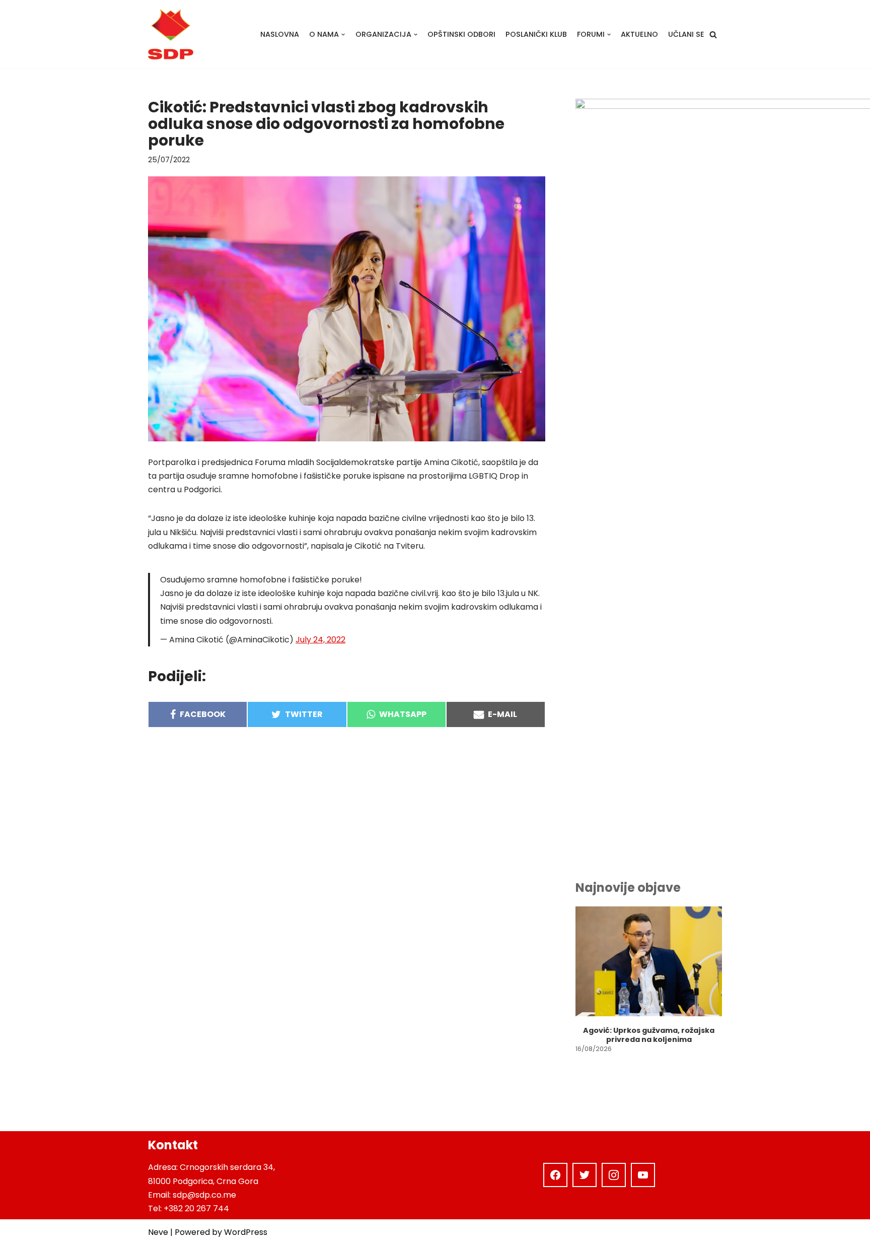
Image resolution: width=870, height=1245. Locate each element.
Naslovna (279, 34)
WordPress (245, 1232)
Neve (158, 1232)
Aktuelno (639, 34)
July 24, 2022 (320, 639)
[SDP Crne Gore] (170, 34)
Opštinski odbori (461, 34)
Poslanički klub (536, 34)
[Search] (713, 34)
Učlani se (686, 34)
